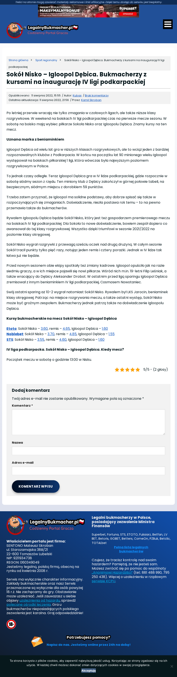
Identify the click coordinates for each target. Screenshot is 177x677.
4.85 (73, 334)
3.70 (50, 334)
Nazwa (17, 442)
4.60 (62, 339)
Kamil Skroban (91, 100)
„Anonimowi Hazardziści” (112, 572)
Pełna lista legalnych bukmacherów (131, 549)
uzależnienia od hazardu (39, 600)
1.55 (112, 334)
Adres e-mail (22, 462)
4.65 (66, 328)
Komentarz (22, 405)
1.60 (105, 328)
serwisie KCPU (103, 581)
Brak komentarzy (97, 95)
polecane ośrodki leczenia (28, 604)
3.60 (44, 328)
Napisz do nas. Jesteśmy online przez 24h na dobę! (89, 645)
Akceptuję (88, 670)
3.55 (40, 339)
